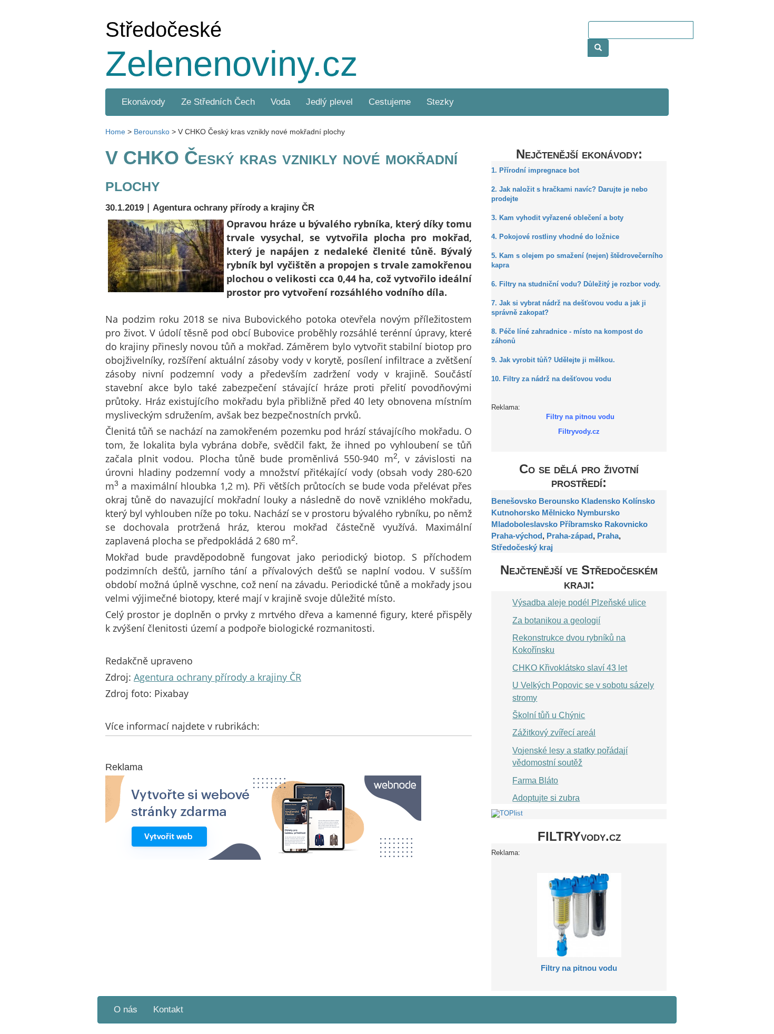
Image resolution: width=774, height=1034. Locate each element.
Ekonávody (143, 102)
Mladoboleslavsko (524, 524)
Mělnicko (558, 512)
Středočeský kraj (522, 547)
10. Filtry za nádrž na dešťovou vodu (551, 379)
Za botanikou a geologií (556, 620)
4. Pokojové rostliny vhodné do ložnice (555, 237)
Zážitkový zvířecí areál (554, 732)
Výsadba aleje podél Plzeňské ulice (579, 602)
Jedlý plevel (329, 102)
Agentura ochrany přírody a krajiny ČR (217, 677)
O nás (125, 1010)
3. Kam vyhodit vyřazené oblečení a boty (557, 218)
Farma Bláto (535, 780)
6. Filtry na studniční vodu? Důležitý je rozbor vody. (576, 284)
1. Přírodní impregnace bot (535, 170)
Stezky (440, 102)
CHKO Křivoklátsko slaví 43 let (569, 667)
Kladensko (600, 500)
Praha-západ (570, 535)
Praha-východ (516, 535)
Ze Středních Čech (218, 102)
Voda (280, 102)
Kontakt (168, 1010)
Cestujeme (390, 102)
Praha (608, 535)
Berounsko (559, 500)
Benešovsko (514, 500)
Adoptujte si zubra (546, 797)
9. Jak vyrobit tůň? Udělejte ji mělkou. (553, 360)
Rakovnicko (626, 524)
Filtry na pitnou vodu (579, 967)
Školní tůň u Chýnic (548, 715)
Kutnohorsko (515, 512)
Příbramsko (581, 524)
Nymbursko (598, 512)
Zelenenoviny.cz (231, 63)
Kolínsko (638, 500)
